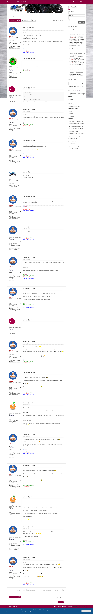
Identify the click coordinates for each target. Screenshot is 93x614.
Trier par (40, 590)
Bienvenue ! (70, 103)
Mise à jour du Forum (16, 16)
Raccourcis (10, 1)
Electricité (71, 113)
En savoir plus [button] (28, 611)
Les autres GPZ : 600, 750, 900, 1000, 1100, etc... (77, 121)
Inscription (73, 8)
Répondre (13, 20)
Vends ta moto (72, 143)
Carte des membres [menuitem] (33, 1)
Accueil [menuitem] (14, 1)
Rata (10, 179)
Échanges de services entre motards (77, 133)
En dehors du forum (72, 138)
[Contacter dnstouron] (20, 42)
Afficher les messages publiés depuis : (18, 590)
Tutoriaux (71, 110)
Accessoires (72, 116)
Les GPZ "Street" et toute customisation (77, 123)
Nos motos (70, 118)
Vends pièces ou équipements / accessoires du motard (77, 145)
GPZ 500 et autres (13, 606)
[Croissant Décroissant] (58, 590)
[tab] (71, 83)
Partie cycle (72, 114)
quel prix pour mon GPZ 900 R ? (76, 64)
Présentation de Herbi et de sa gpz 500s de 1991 (77, 67)
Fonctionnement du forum (75, 106)
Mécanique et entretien (73, 108)
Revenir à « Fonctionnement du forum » (18, 602)
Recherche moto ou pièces (75, 146)
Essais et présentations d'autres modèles (77, 128)
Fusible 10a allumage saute (75, 58)
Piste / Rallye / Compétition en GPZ (76, 125)
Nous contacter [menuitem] (58, 606)
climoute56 (11, 94)
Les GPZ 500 (72, 120)
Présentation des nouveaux (75, 104)
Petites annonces (72, 141)
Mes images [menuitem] (25, 1)
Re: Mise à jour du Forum (29, 58)
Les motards (71, 130)
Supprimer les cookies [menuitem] (67, 606)
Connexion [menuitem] (83, 1)
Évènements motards (74, 131)
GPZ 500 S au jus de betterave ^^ (76, 52)
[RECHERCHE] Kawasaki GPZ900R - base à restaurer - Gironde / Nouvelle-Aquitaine (77, 42)
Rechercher (33, 20)
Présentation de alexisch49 (75, 74)
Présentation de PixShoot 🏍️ (76, 45)
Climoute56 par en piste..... (75, 29)
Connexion (72, 6)
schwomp (11, 412)
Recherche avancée (35, 20)
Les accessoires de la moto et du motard (77, 136)
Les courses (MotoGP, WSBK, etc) (76, 126)
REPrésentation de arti (74, 61)
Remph (10, 66)
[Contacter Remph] (20, 72)
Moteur (71, 111)
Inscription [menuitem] (77, 1)
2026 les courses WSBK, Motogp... (77, 39)
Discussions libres (73, 140)
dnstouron (11, 36)
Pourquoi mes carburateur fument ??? (77, 33)
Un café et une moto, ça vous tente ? (77, 48)
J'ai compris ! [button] (86, 611)
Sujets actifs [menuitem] (19, 1)
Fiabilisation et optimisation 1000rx (77, 71)
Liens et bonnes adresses (75, 135)
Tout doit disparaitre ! (74, 148)
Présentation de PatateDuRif (76, 55)
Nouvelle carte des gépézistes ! (76, 36)
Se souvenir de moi (74, 20)
